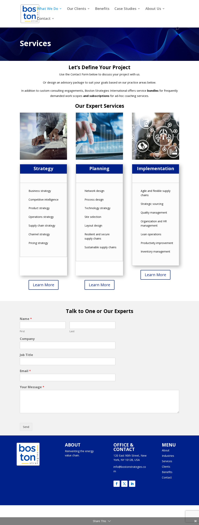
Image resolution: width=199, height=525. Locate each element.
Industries (168, 456)
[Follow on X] (124, 484)
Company (27, 339)
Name (26, 319)
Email (25, 371)
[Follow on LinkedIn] (132, 484)
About (165, 450)
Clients (166, 466)
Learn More (43, 284)
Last (72, 331)
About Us (153, 9)
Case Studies (125, 9)
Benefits (102, 9)
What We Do (47, 9)
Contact (44, 19)
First (22, 331)
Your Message (32, 387)
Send (26, 427)
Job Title (26, 355)
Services (167, 461)
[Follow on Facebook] (116, 484)
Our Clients (76, 9)
